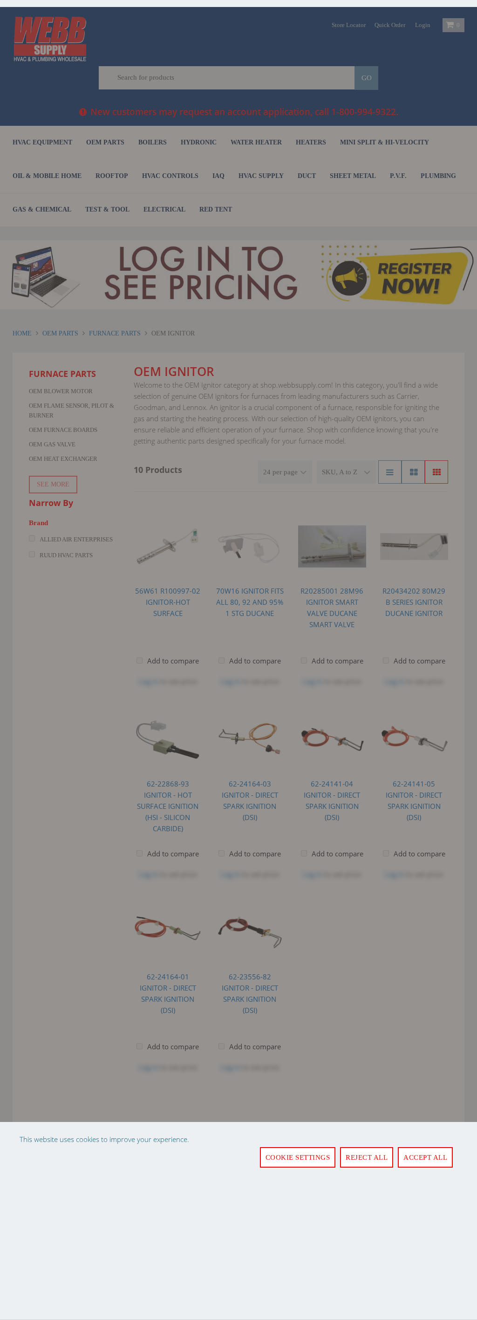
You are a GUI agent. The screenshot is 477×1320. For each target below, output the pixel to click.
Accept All (425, 1157)
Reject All (367, 1157)
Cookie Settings (298, 1157)
